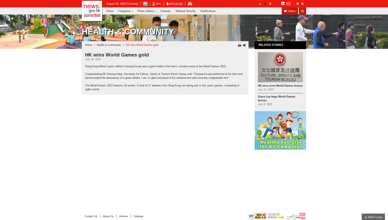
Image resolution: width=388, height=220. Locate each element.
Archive (123, 216)
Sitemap (138, 216)
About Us (108, 216)
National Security (186, 11)
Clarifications (208, 11)
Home (109, 11)
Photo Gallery (146, 11)
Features (165, 11)
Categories (124, 11)
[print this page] (239, 45)
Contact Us (91, 216)
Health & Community (109, 45)
